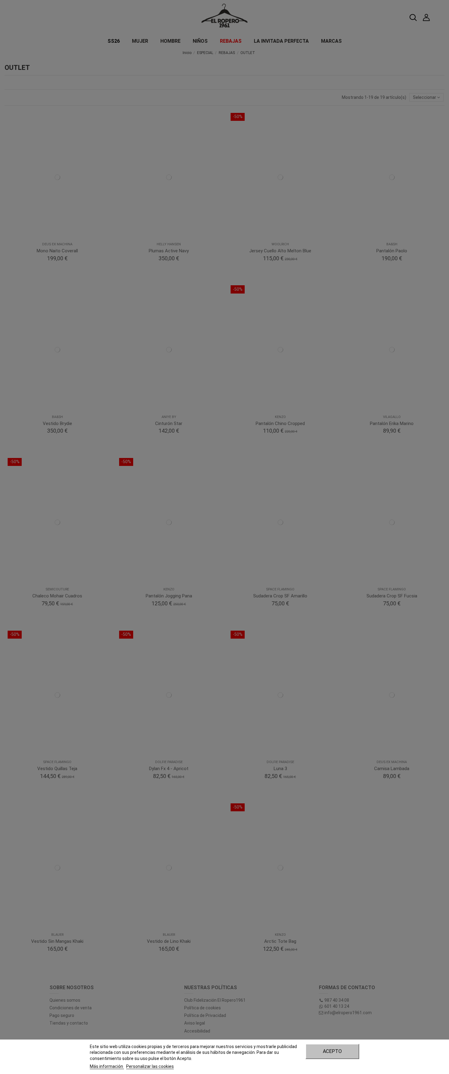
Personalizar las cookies (150, 1066)
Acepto (332, 1051)
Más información (107, 1066)
